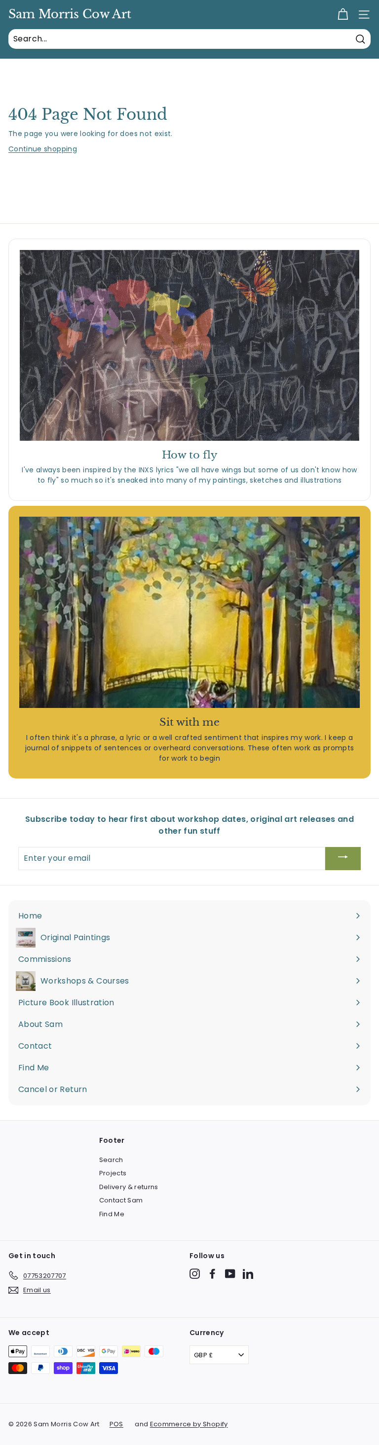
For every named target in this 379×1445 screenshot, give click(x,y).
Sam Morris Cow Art (69, 14)
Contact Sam (121, 1200)
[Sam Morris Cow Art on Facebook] (212, 1274)
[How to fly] (189, 345)
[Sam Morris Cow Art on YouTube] (230, 1274)
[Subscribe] (343, 858)
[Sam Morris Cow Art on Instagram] (195, 1274)
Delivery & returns (128, 1187)
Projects (113, 1173)
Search (111, 1159)
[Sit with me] (189, 612)
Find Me (111, 1214)
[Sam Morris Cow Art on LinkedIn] (248, 1274)
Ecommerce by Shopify (189, 1424)
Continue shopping (42, 149)
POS (116, 1424)
